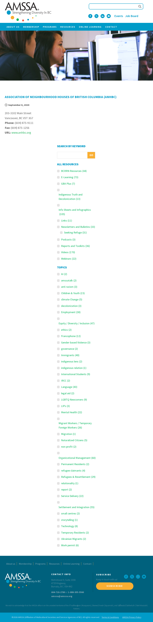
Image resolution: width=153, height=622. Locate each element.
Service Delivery (72, 496)
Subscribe (115, 585)
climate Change (71, 299)
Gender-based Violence (75, 342)
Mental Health (71, 412)
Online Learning (90, 26)
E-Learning (69, 177)
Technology (69, 526)
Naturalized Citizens (74, 440)
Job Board (131, 16)
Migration (68, 434)
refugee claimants (73, 470)
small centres (70, 513)
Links (66, 220)
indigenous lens (71, 361)
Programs (50, 26)
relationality (69, 483)
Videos (68, 252)
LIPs (65, 406)
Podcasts (68, 239)
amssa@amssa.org (61, 596)
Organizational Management (77, 458)
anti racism (69, 286)
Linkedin (103, 16)
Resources (67, 26)
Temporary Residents (75, 532)
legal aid (67, 393)
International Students (75, 374)
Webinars (68, 258)
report (66, 489)
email (109, 16)
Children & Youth (73, 293)
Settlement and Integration (76, 507)
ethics (66, 329)
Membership (31, 26)
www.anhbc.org (21, 132)
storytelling (69, 520)
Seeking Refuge (75, 232)
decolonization (71, 306)
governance (69, 348)
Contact (111, 26)
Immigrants (70, 355)
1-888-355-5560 (76, 592)
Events (118, 16)
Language (69, 387)
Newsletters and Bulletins (78, 227)
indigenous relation (73, 368)
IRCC (65, 380)
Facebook (90, 16)
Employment (71, 312)
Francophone (71, 336)
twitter (96, 16)
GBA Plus (68, 183)
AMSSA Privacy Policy (131, 617)
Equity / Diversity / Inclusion (77, 323)
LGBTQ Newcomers (74, 399)
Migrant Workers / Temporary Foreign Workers (75, 425)
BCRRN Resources (74, 171)
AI (64, 274)
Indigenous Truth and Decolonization (70, 197)
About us (13, 26)
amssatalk (68, 280)
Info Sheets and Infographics (75, 212)
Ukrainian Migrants (73, 539)
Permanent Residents (75, 464)
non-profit (68, 446)
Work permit (70, 545)
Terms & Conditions (110, 617)
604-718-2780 (58, 592)
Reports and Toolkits (75, 246)
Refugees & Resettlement (78, 477)
